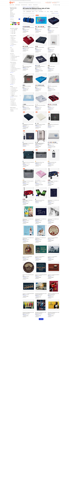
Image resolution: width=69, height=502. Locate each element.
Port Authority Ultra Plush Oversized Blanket (53, 28)
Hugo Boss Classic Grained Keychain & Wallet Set (53, 124)
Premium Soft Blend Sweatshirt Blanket (28, 105)
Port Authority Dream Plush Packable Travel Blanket (28, 124)
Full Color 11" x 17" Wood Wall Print (52, 256)
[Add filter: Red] (18, 22)
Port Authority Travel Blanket (27, 86)
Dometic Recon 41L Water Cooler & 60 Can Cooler (28, 181)
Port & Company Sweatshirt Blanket (53, 143)
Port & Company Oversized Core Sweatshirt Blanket (39, 67)
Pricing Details (24, 30)
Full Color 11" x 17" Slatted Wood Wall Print (28, 293)
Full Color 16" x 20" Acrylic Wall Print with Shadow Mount (53, 200)
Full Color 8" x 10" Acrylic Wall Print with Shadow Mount (28, 219)
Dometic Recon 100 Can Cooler (39, 162)
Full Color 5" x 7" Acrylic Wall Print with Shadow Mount (40, 238)
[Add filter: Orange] (17, 22)
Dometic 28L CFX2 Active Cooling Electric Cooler (28, 162)
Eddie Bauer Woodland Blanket (39, 47)
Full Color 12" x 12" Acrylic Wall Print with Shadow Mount (28, 238)
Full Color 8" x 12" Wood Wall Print (39, 256)
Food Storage (12, 16)
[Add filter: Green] (12, 24)
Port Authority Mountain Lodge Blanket (28, 47)
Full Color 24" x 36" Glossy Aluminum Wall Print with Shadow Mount (40, 294)
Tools (11, 11)
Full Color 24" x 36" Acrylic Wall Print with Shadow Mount (40, 219)
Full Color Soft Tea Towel (51, 47)
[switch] (19, 19)
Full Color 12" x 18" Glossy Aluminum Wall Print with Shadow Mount (28, 312)
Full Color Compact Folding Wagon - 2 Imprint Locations (53, 181)
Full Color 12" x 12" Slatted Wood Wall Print (41, 274)
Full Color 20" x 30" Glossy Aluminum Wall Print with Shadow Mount (53, 312)
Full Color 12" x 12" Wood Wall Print (27, 256)
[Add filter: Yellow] (11, 24)
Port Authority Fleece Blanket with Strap (28, 27)
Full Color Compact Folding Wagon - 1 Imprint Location (28, 200)
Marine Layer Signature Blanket (27, 66)
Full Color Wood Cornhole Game (39, 200)
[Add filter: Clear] (11, 26)
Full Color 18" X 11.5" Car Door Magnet (40, 27)
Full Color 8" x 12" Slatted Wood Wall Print (53, 274)
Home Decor (12, 9)
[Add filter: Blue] (15, 22)
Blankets (11, 10)
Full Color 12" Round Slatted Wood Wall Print (28, 275)
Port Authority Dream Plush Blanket (40, 124)
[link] (12, 3)
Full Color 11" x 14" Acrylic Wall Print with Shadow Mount (53, 219)
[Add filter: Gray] (12, 22)
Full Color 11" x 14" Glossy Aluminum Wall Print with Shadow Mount (53, 294)
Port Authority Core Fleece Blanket (40, 86)
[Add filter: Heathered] (14, 24)
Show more (11, 45)
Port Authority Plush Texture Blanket (40, 105)
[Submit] (19, 2)
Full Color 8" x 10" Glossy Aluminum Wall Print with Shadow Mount (40, 312)
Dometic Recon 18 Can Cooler (52, 162)
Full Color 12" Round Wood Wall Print (53, 237)
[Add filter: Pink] (17, 24)
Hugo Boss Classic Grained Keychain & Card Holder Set (28, 143)
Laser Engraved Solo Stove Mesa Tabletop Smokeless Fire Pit (39, 143)
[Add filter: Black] (14, 22)
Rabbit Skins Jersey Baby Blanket (52, 86)
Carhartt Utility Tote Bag (51, 66)
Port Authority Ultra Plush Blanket (52, 105)
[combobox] (30, 2)
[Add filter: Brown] (18, 24)
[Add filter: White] (11, 22)
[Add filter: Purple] (15, 24)
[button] (33, 15)
